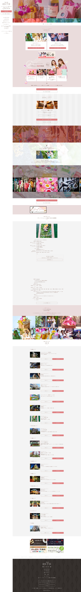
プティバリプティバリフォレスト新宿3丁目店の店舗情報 (47, 577)
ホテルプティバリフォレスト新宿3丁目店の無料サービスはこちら (47, 194)
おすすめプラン (7, 20)
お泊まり (29, 20)
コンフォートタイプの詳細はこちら (46, 115)
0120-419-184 (7, 8)
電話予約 (43, 280)
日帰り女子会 (7, 19)
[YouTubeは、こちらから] (51, 24)
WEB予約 (6, 11)
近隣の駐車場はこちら (50, 259)
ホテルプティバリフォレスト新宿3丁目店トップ (7, 31)
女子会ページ (46, 369)
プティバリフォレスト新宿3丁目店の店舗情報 (7, 26)
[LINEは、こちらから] (43, 24)
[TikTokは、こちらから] (49, 24)
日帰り (64, 20)
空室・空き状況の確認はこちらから (40, 281)
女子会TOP (6, 28)
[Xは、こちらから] (45, 24)
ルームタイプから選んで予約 (47, 119)
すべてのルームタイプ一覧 (47, 122)
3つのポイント (7, 24)
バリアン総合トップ (6, 33)
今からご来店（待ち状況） (6, 13)
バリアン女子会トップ (47, 583)
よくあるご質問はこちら (46, 302)
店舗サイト (46, 532)
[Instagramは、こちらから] (47, 24)
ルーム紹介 (47, 574)
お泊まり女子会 (7, 17)
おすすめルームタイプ (7, 22)
